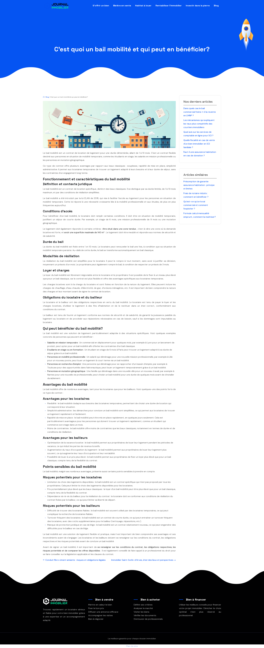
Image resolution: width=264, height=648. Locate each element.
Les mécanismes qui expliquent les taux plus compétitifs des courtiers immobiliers (199, 124)
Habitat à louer (143, 5)
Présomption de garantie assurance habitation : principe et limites (199, 185)
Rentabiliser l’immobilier (169, 5)
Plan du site (132, 646)
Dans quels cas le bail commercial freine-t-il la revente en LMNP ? (199, 112)
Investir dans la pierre (198, 5)
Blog (216, 5)
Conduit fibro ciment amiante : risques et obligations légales (75, 560)
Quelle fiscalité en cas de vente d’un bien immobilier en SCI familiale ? (199, 144)
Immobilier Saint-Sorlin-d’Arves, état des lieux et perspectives (142, 560)
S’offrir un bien (101, 5)
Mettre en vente (122, 5)
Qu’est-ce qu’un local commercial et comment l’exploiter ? (195, 205)
